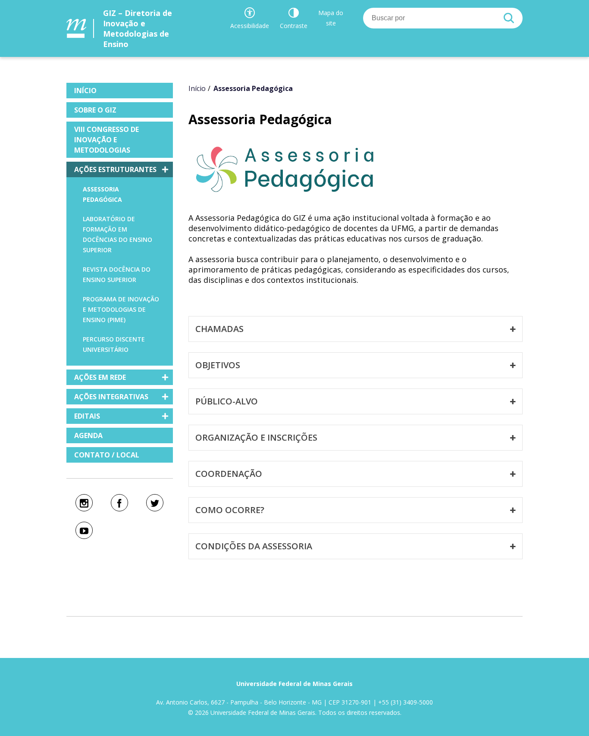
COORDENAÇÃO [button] (228, 473)
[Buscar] (509, 18)
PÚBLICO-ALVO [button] (226, 401)
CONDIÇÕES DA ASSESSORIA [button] (253, 546)
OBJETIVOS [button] (217, 365)
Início (197, 88)
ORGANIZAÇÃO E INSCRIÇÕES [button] (256, 437)
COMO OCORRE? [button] (229, 510)
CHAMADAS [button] (219, 329)
